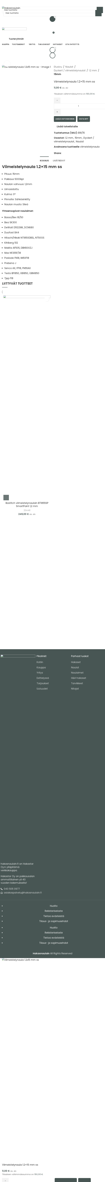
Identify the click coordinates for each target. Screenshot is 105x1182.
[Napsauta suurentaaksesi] (7, 64)
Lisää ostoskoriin (65, 119)
